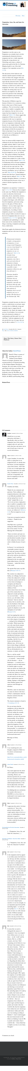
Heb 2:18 (21, 160)
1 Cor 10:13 (9, 190)
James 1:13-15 (12, 218)
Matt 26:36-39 (12, 172)
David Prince (6, 329)
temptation (16, 330)
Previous (18, 15)
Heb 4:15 (12, 115)
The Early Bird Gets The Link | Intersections (10, 827)
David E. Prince (10, 483)
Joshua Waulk (10, 764)
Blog (3, 330)
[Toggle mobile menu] (25, 8)
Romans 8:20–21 (15, 570)
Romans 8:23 (11, 612)
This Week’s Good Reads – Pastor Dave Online (11, 838)
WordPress (13, 1058)
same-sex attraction (10, 330)
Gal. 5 (16, 909)
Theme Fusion (18, 1058)
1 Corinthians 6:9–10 (13, 703)
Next (23, 15)
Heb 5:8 (19, 176)
